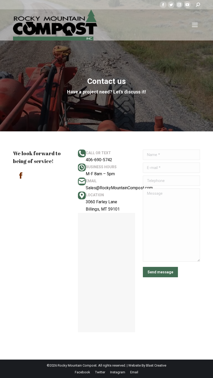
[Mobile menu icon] (195, 25)
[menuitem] (82, 372)
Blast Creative (156, 365)
